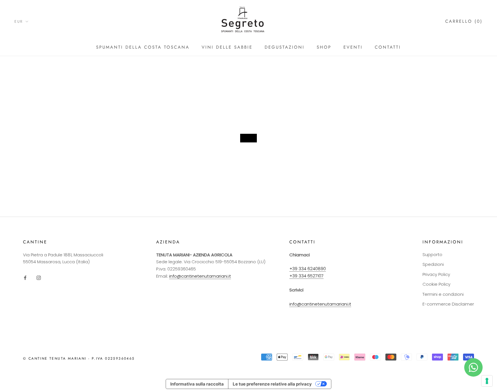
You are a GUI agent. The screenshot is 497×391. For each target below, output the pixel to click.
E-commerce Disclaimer (448, 304)
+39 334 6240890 (307, 269)
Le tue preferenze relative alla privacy (272, 384)
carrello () (464, 21)
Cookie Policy (436, 284)
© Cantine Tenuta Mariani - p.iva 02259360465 (79, 358)
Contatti (388, 47)
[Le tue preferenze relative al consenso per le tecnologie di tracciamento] (486, 380)
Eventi (353, 47)
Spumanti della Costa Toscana (143, 47)
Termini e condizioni (443, 294)
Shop (324, 47)
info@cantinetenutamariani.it (200, 276)
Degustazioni (285, 47)
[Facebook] (25, 277)
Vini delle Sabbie (227, 47)
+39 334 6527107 (306, 276)
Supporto (432, 254)
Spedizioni (433, 264)
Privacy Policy (436, 274)
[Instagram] (39, 277)
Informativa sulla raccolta (197, 384)
